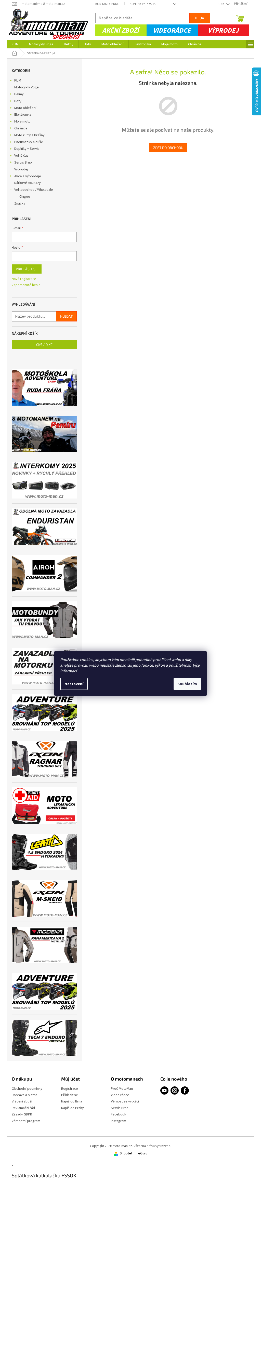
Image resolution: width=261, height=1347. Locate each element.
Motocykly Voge (26, 87)
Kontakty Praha (142, 4)
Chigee (24, 196)
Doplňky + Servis (27, 148)
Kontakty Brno (107, 4)
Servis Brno (23, 162)
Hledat (199, 18)
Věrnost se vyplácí (125, 1101)
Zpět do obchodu (168, 147)
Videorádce (172, 30)
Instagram (118, 1121)
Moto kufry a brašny (29, 135)
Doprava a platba (24, 1095)
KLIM (17, 80)
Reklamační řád (23, 1108)
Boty (17, 101)
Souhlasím (187, 684)
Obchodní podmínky (27, 1088)
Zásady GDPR (22, 1114)
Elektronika (22, 114)
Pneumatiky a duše (28, 142)
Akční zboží (120, 30)
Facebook (118, 1114)
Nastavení (73, 684)
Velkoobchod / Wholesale (33, 189)
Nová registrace (24, 279)
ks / (44, 344)
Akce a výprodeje (27, 176)
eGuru (142, 1153)
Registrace (69, 1088)
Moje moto (22, 121)
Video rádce (120, 1095)
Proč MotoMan (122, 1088)
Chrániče (21, 128)
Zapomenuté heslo (26, 285)
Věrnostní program (26, 1121)
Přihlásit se (26, 269)
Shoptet (126, 1153)
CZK (221, 4)
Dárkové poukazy (27, 182)
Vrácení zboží (22, 1101)
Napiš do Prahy (72, 1108)
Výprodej (223, 30)
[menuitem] (15, 44)
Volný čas (21, 155)
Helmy (19, 94)
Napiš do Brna (71, 1101)
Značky (19, 203)
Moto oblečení (25, 108)
